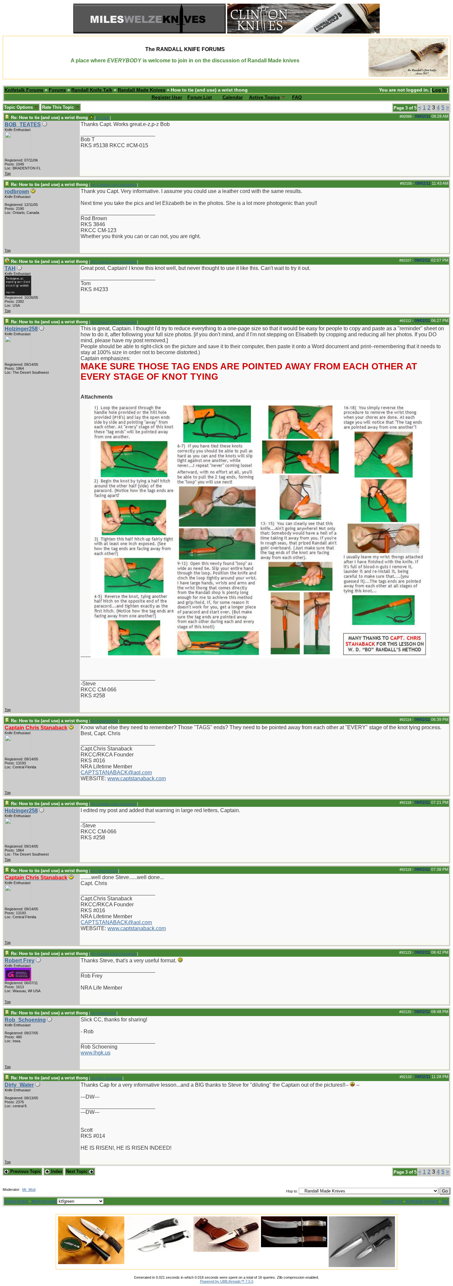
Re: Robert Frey (103, 1013)
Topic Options (19, 107)
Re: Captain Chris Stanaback (113, 185)
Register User (167, 97)
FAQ (297, 97)
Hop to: (292, 1191)
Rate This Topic (58, 107)
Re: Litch (103, 118)
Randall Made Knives (141, 90)
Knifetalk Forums (24, 90)
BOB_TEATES (23, 124)
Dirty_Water (19, 1085)
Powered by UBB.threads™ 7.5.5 (226, 1281)
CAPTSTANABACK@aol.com (116, 772)
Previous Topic (25, 1171)
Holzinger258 (21, 329)
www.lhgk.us (95, 1053)
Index (56, 1171)
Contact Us (392, 1201)
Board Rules (16, 1201)
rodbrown (17, 191)
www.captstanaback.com (136, 778)
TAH (10, 268)
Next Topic (77, 1171)
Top (8, 173)
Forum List (199, 97)
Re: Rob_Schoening (106, 1078)
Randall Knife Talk (91, 90)
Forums (57, 90)
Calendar (233, 97)
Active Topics (264, 97)
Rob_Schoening (25, 1020)
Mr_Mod (28, 1189)
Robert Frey (19, 960)
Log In (439, 90)
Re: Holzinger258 (104, 721)
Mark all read (44, 1201)
